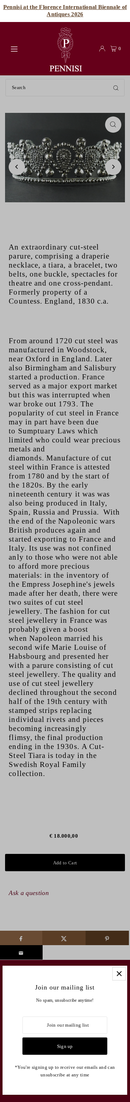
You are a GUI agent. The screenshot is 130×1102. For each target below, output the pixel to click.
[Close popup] (119, 973)
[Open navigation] (25, 48)
